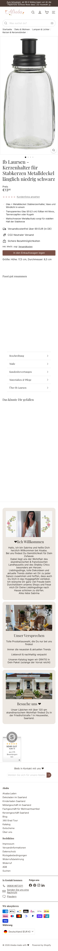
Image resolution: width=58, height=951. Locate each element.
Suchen (7, 870)
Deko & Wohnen (22, 29)
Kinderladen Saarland (14, 801)
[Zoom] (53, 150)
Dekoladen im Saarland (15, 797)
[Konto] (39, 12)
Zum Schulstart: (14, 2)
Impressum (8, 843)
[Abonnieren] (49, 775)
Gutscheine (9, 828)
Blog (5, 816)
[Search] (6, 23)
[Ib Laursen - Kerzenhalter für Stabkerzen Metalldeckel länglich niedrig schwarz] (29, 295)
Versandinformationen (14, 847)
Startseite (7, 29)
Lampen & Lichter (40, 29)
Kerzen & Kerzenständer (14, 32)
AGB (5, 867)
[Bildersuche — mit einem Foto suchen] (52, 23)
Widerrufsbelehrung (13, 859)
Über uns (7, 832)
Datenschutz (9, 851)
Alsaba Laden (10, 793)
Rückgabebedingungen (15, 855)
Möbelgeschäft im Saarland (17, 805)
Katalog (6, 824)
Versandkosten (25, 246)
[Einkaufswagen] (46, 12)
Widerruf (7, 863)
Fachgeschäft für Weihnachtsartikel (21, 808)
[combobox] (29, 23)
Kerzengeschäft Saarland (16, 812)
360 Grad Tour (10, 820)
